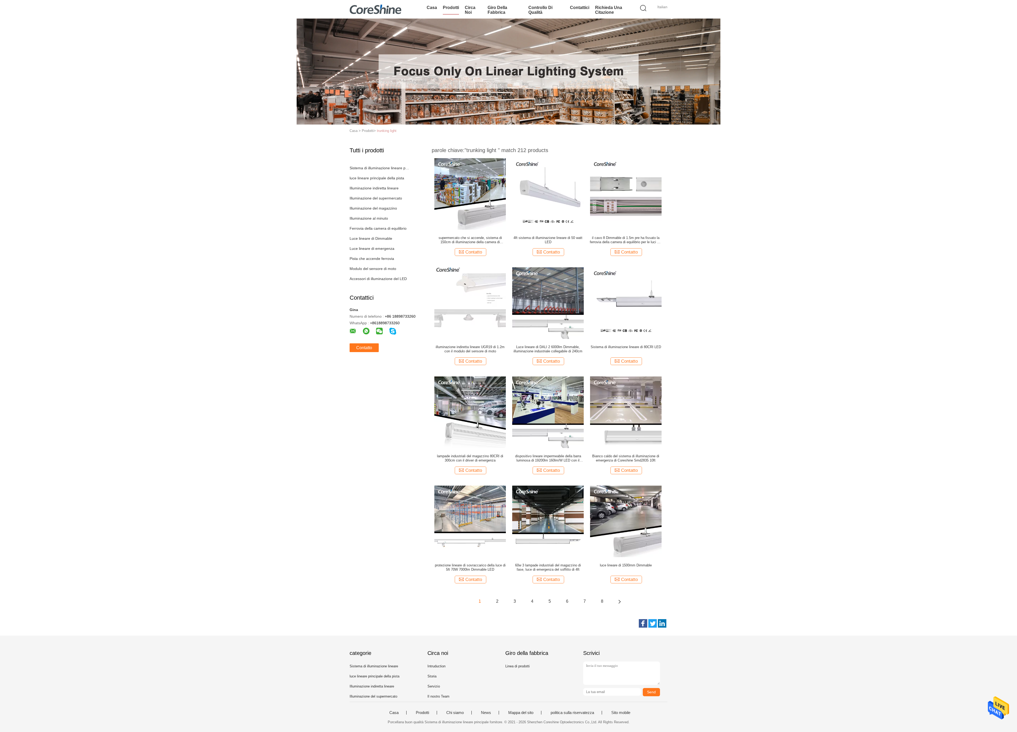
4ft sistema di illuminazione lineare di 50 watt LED (548, 240)
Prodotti (451, 7)
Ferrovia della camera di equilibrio (378, 228)
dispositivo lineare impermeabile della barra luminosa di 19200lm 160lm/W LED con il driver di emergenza (548, 458)
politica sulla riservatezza (572, 713)
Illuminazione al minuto (369, 218)
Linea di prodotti (517, 666)
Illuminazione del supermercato (376, 198)
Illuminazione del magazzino (373, 208)
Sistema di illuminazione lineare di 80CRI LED (626, 347)
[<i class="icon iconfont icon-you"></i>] (619, 601)
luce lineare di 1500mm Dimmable (626, 565)
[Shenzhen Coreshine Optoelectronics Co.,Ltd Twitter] (652, 623)
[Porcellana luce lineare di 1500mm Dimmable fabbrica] (626, 521)
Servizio (433, 686)
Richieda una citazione (608, 10)
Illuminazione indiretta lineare (374, 188)
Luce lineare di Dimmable (371, 238)
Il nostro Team (438, 696)
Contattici (579, 7)
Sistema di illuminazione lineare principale (380, 168)
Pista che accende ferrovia (372, 258)
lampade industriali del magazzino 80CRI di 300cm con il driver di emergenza (470, 458)
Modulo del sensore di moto (373, 269)
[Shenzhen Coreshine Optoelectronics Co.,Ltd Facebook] (643, 623)
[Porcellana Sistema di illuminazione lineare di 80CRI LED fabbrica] (626, 302)
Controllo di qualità (540, 10)
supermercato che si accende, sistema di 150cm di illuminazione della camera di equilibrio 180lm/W (470, 240)
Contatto (364, 347)
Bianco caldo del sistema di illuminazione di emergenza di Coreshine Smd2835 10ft (625, 458)
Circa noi (470, 10)
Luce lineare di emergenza (372, 248)
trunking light (386, 131)
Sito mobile (620, 713)
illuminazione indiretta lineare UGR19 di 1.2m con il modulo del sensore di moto (470, 349)
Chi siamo (455, 713)
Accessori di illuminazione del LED (378, 279)
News (486, 713)
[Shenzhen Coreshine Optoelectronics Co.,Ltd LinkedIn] (662, 623)
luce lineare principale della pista (377, 178)
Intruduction (436, 666)
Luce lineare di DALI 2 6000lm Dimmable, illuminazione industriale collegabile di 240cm (548, 349)
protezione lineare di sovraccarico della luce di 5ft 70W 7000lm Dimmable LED (470, 567)
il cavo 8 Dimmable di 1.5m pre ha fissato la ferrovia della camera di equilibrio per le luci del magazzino (626, 240)
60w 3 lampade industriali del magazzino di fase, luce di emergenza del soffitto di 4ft (548, 567)
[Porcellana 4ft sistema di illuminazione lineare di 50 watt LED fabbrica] (548, 193)
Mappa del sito (520, 713)
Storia (431, 676)
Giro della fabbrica (497, 10)
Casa (432, 7)
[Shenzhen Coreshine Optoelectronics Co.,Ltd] (375, 9)
